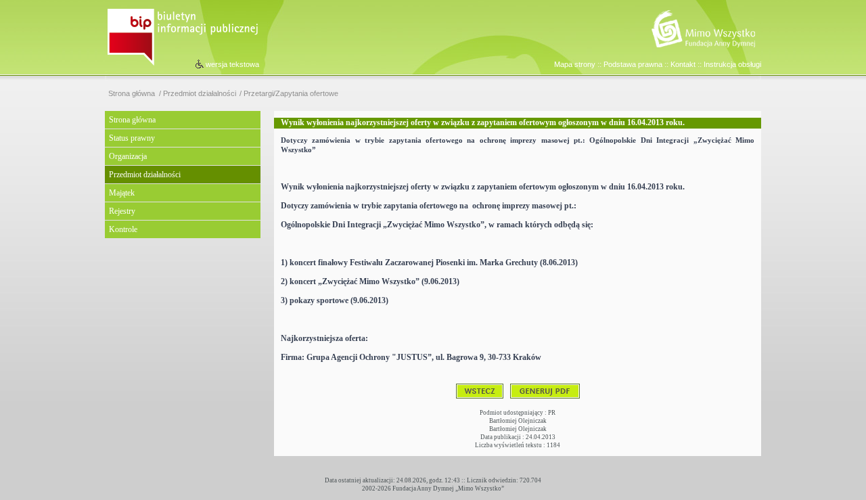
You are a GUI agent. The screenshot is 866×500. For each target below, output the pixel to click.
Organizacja (128, 156)
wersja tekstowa (232, 64)
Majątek (122, 193)
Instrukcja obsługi (732, 64)
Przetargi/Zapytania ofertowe (291, 93)
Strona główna (131, 93)
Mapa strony (574, 64)
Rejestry (122, 211)
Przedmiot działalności (199, 93)
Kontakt (683, 64)
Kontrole (123, 229)
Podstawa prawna (632, 64)
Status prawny (132, 138)
